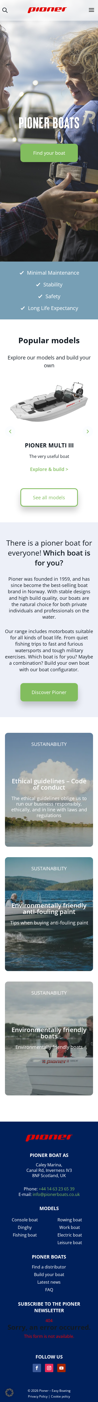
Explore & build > (49, 469)
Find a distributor (49, 1267)
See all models (49, 497)
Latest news (49, 1282)
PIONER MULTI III (49, 445)
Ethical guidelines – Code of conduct (49, 784)
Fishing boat (25, 1235)
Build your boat (49, 1274)
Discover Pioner (49, 692)
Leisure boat (69, 1242)
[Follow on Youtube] (61, 1368)
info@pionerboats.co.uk (56, 1194)
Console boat (25, 1219)
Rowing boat (69, 1219)
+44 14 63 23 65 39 (56, 1189)
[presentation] (10, 431)
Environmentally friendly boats (49, 1032)
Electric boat (69, 1235)
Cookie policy (60, 1396)
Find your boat (49, 153)
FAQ (49, 1289)
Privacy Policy (38, 1396)
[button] (9, 1392)
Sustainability (49, 744)
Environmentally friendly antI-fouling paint (49, 908)
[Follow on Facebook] (37, 1368)
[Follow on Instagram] (49, 1368)
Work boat (69, 1227)
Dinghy (25, 1227)
